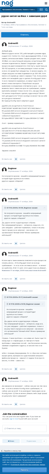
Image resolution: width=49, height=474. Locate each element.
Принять (24, 470)
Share (11, 441)
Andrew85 (11, 22)
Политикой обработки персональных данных (28, 464)
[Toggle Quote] (5, 208)
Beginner (12, 168)
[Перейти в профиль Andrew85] (4, 44)
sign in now (14, 419)
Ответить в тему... (14, 428)
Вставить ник (7, 159)
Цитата (22, 159)
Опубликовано (20, 46)
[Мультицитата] (16, 159)
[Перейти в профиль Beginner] (4, 170)
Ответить (24, 35)
